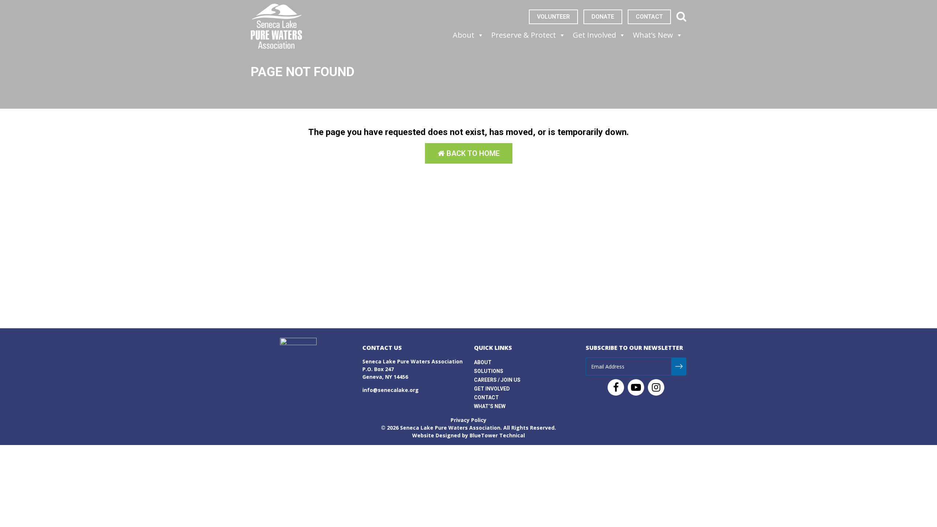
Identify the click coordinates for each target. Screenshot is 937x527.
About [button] (463, 35)
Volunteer (553, 16)
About (483, 362)
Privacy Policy (468, 419)
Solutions (488, 371)
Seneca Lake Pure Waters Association (450, 427)
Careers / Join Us (497, 380)
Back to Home (472, 153)
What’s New (489, 406)
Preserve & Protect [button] (523, 35)
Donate (602, 16)
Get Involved (492, 389)
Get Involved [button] (594, 35)
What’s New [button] (653, 35)
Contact (649, 16)
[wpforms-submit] (678, 366)
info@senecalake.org (390, 389)
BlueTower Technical (497, 435)
